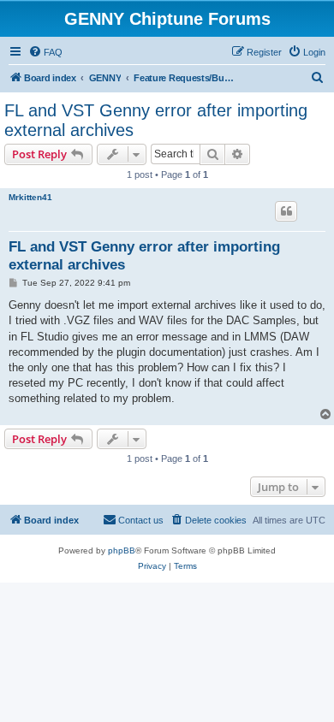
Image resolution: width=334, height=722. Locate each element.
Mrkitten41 (30, 197)
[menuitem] (45, 52)
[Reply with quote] (286, 211)
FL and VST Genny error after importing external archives (155, 120)
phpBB (121, 550)
